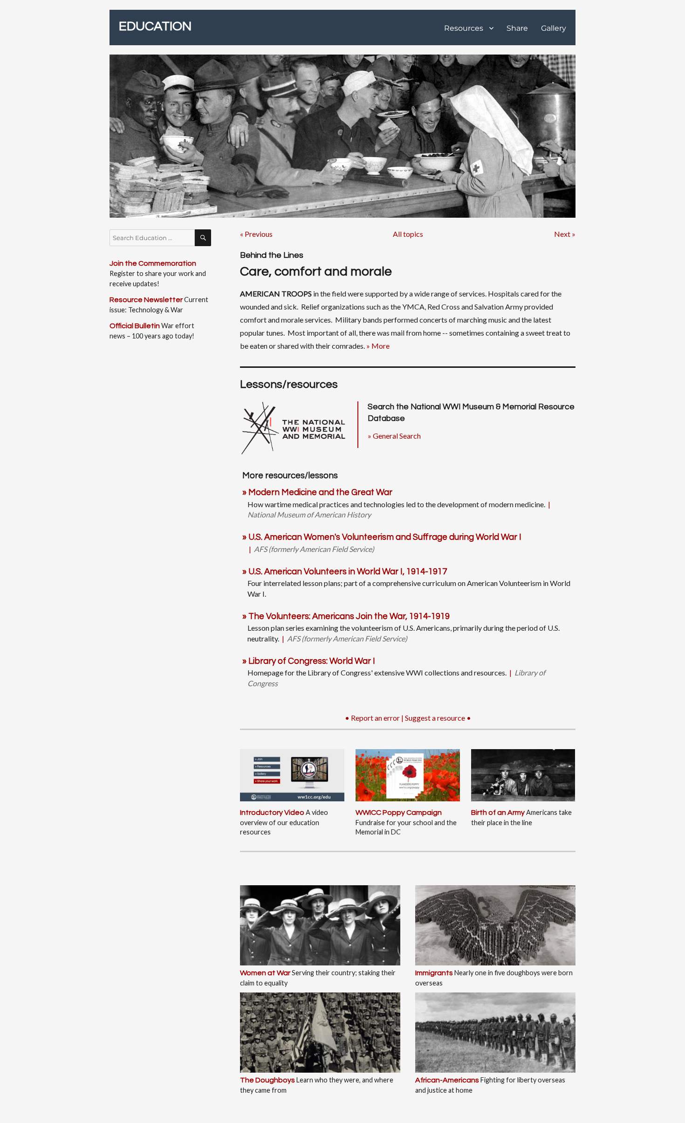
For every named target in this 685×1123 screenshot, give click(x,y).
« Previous (256, 233)
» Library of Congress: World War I (308, 661)
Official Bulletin (135, 326)
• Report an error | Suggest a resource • (408, 717)
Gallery (553, 28)
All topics (408, 233)
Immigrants (434, 973)
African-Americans (447, 1080)
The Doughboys (267, 1080)
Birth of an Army (498, 812)
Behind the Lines (271, 255)
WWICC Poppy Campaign (399, 812)
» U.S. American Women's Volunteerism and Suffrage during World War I (381, 537)
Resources (463, 28)
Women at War (265, 973)
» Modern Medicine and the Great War (317, 492)
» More (378, 345)
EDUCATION (155, 26)
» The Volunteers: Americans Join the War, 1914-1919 (346, 616)
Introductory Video (272, 812)
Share (517, 28)
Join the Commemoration (153, 263)
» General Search (394, 435)
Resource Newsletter (146, 299)
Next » (564, 233)
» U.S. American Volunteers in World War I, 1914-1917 (344, 571)
